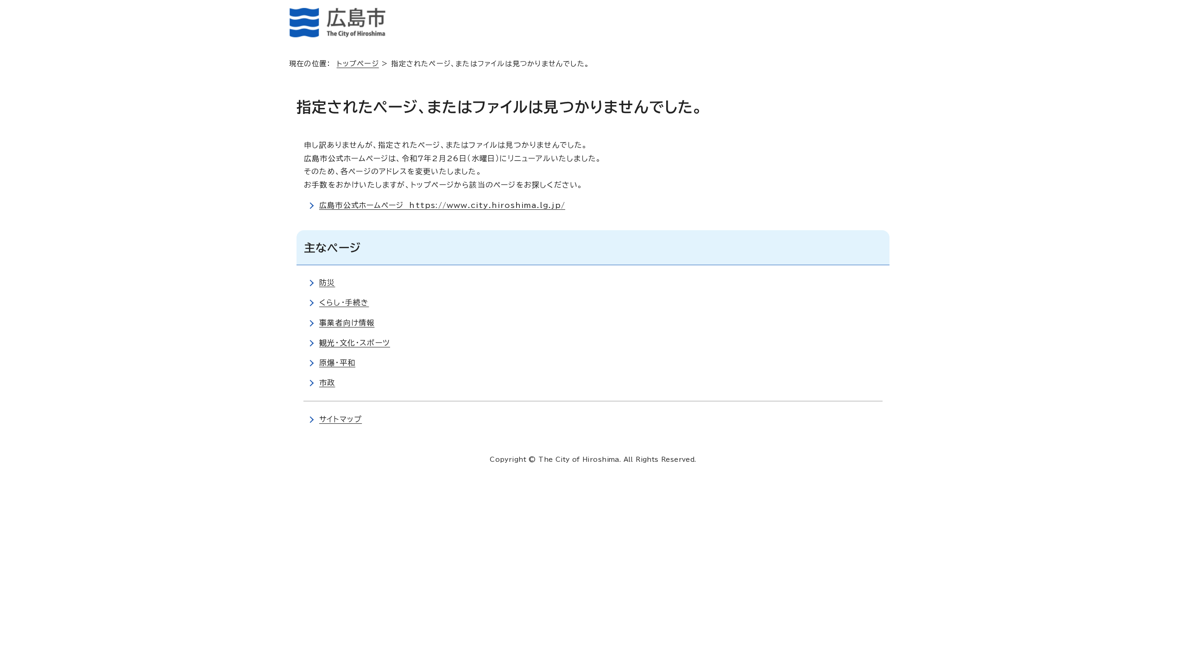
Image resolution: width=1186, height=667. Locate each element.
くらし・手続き (344, 302)
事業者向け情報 (346, 323)
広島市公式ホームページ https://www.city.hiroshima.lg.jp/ (442, 205)
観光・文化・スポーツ (354, 342)
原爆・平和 (337, 362)
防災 (327, 282)
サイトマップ (340, 419)
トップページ (358, 63)
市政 (327, 382)
